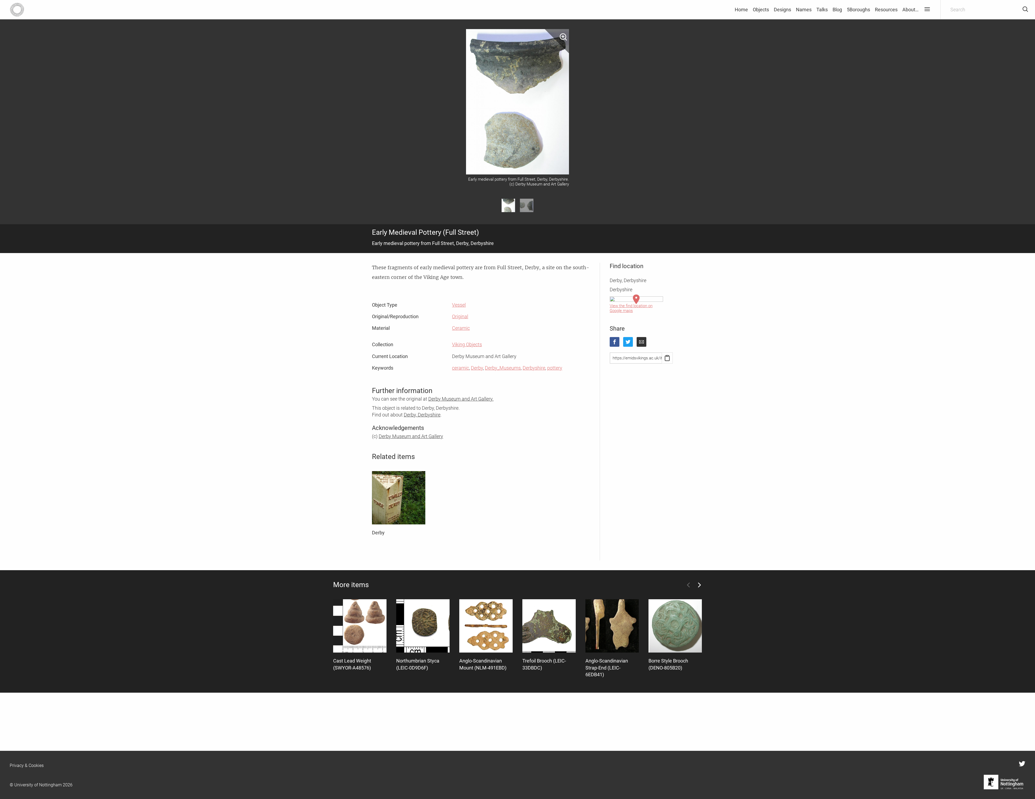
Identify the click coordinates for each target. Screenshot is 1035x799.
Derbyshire (534, 368)
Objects (761, 9)
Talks (822, 9)
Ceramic (461, 328)
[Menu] (927, 9)
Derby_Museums (503, 368)
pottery (554, 368)
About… (910, 9)
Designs (782, 9)
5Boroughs (858, 9)
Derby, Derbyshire (422, 415)
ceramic (460, 368)
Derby (477, 368)
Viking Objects (467, 344)
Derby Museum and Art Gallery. (461, 399)
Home (741, 9)
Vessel (459, 305)
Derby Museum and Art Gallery (411, 436)
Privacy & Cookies (27, 765)
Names (804, 9)
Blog (837, 9)
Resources (886, 9)
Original (460, 316)
